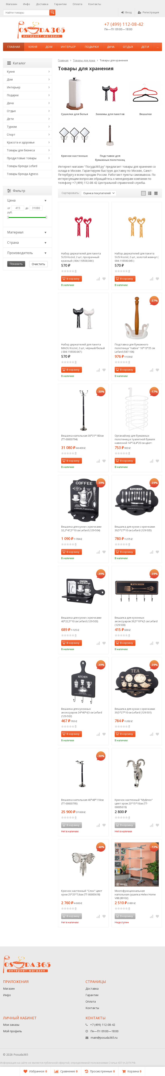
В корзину (73, 278)
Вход (128, 12)
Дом (48, 47)
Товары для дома (84, 60)
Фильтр (19, 190)
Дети (145, 47)
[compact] (156, 193)
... (158, 47)
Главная (13, 47)
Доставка (42, 4)
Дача (110, 47)
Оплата (77, 4)
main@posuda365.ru (104, 1037)
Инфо (26, 4)
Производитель (20, 253)
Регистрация (151, 12)
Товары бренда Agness (22, 174)
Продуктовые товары (21, 158)
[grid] (143, 193)
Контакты (94, 4)
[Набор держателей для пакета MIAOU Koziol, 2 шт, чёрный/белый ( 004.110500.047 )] (83, 318)
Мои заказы (11, 1025)
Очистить (38, 264)
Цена (11, 200)
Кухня (32, 47)
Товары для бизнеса (21, 150)
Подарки (92, 47)
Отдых (128, 47)
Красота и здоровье (21, 142)
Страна (13, 243)
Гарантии (60, 4)
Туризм (12, 127)
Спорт (11, 134)
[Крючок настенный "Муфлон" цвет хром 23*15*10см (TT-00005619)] (137, 773)
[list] (149, 193)
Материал (15, 232)
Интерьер (68, 47)
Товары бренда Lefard (22, 166)
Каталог (19, 63)
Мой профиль (12, 1031)
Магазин (11, 4)
